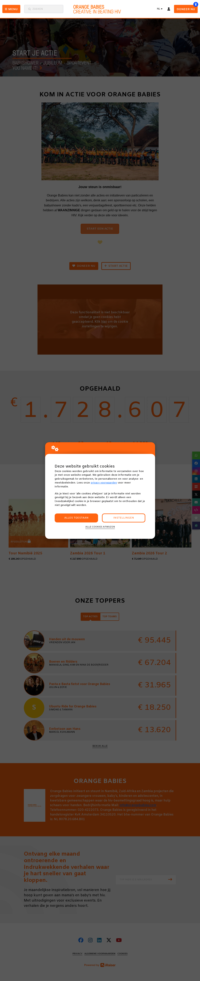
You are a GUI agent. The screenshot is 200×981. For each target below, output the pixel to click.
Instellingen (123, 518)
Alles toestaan (76, 518)
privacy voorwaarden (104, 482)
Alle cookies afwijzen (100, 526)
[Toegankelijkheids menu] (195, 4)
